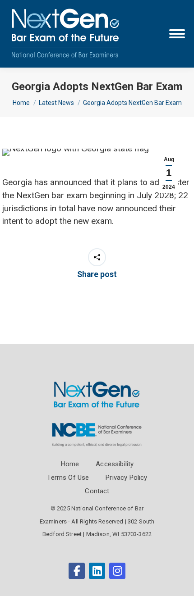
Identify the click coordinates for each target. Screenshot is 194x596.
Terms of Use (68, 477)
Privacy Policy (126, 477)
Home (70, 464)
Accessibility (115, 464)
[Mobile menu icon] (177, 33)
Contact (97, 491)
